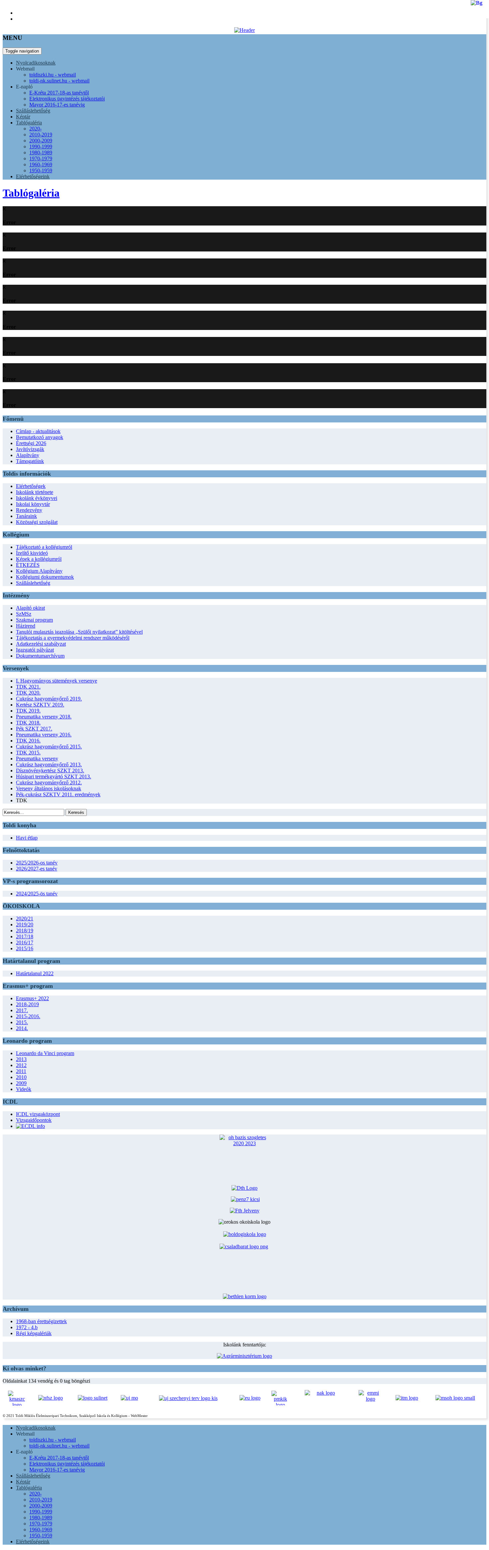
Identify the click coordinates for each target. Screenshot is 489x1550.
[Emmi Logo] (370, 1398)
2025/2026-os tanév (37, 862)
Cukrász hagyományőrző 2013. (49, 764)
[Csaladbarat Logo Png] (244, 1266)
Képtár (23, 116)
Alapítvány (27, 455)
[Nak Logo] (323, 1398)
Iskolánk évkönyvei (36, 498)
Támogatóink (30, 461)
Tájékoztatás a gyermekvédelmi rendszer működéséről (72, 638)
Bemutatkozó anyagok (39, 437)
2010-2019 (40, 134)
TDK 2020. (28, 693)
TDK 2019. (28, 710)
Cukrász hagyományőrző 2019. (49, 698)
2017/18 (24, 936)
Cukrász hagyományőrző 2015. (49, 746)
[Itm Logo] (407, 1398)
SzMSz (23, 614)
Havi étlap (27, 838)
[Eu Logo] (250, 1398)
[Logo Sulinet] (92, 1398)
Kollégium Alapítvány (39, 571)
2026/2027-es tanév (36, 868)
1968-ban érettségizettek (41, 1321)
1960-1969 (40, 164)
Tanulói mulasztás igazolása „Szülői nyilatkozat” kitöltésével (79, 632)
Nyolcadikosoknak (36, 63)
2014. (22, 1028)
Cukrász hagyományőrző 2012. (49, 782)
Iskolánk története (34, 492)
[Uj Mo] (129, 1398)
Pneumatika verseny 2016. (44, 734)
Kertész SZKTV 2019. (40, 704)
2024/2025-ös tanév (37, 893)
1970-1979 (40, 158)
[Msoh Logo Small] (455, 1398)
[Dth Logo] (244, 1188)
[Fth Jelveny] (244, 1210)
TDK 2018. (28, 722)
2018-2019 (27, 1004)
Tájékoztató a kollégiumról (44, 547)
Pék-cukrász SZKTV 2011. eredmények (58, 794)
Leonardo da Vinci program (45, 1053)
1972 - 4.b (27, 1327)
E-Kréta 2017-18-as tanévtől (59, 92)
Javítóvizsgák (30, 449)
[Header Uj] (244, 30)
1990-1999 (40, 146)
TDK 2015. (28, 752)
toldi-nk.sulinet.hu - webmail (59, 80)
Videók (23, 1089)
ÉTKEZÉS (28, 565)
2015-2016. (28, 1016)
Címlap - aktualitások (38, 431)
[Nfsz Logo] (50, 1398)
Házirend (25, 626)
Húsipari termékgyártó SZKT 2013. (53, 776)
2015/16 (24, 948)
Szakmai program (34, 620)
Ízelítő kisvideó (32, 553)
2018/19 (24, 930)
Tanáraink (26, 516)
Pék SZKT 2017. (34, 728)
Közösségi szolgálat (37, 522)
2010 (21, 1077)
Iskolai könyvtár (33, 504)
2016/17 (24, 942)
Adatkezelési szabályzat (41, 644)
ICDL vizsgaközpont (38, 1114)
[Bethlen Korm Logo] (244, 1296)
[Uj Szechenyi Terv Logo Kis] (188, 1397)
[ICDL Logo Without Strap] (30, 1126)
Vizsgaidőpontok (34, 1120)
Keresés (76, 812)
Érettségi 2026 (31, 443)
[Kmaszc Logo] (17, 1398)
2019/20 (24, 924)
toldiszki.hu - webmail (52, 75)
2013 (21, 1059)
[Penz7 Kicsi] (245, 1199)
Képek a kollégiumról (39, 559)
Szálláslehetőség (33, 110)
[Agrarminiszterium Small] (244, 1356)
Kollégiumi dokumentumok (45, 577)
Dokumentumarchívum (40, 656)
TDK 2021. (28, 687)
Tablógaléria (29, 122)
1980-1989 (40, 152)
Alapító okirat (30, 608)
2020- (35, 128)
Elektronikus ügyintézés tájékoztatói (67, 98)
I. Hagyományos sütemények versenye (56, 681)
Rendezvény (29, 510)
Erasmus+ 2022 (32, 998)
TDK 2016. (28, 740)
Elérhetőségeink (33, 176)
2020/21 (24, 918)
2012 (21, 1065)
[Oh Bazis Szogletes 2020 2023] (244, 1151)
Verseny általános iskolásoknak (48, 788)
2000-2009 (40, 140)
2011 (21, 1071)
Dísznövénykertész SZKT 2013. (50, 770)
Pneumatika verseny (37, 758)
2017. (22, 1010)
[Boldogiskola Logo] (244, 1234)
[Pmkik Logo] (280, 1398)
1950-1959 (40, 170)
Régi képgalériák (34, 1333)
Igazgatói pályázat (35, 650)
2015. (22, 1022)
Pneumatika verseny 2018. (44, 716)
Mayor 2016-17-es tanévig (57, 104)
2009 (21, 1083)
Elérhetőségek (31, 486)
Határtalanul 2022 (35, 973)
